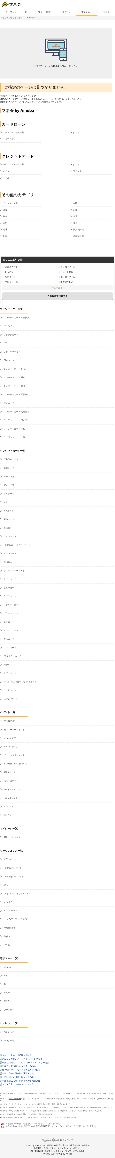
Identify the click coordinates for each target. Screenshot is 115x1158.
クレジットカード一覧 (16, 12)
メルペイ (7, 902)
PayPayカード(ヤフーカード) (17, 545)
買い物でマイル (67, 266)
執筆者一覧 (75, 1145)
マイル (106, 12)
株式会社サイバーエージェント (54, 1126)
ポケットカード (10, 613)
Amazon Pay (9, 927)
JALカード (8, 510)
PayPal (6, 936)
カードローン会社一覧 (13, 132)
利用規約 (38, 1148)
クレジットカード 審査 (14, 386)
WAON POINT (10, 721)
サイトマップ (65, 1151)
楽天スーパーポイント (14, 729)
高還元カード (11, 266)
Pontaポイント (10, 798)
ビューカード (9, 587)
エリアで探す (9, 139)
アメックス (8, 485)
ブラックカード (10, 343)
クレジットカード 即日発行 (16, 394)
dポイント (8, 806)
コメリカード (9, 690)
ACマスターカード (12, 656)
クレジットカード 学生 (14, 428)
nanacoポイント (11, 738)
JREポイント (9, 772)
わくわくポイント (11, 789)
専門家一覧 (63, 1145)
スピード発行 (66, 271)
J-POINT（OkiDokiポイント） (18, 763)
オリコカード (9, 553)
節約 (5, 223)
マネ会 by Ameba (18, 110)
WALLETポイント (11, 746)
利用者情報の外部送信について (44, 1151)
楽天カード (8, 527)
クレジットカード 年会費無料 (17, 317)
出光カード (8, 621)
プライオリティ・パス (14, 351)
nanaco (7, 967)
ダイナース (8, 493)
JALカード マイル (11, 837)
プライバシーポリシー (71, 1148)
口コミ (76, 132)
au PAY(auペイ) (11, 910)
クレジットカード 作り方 (15, 368)
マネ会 (3, 18)
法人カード (8, 403)
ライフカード (9, 596)
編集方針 (86, 1145)
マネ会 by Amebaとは (35, 1145)
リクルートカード (11, 604)
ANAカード (8, 519)
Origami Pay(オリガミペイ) (16, 893)
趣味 (5, 229)
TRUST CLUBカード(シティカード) (20, 681)
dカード (7, 664)
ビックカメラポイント (14, 755)
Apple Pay (8, 1032)
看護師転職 (78, 236)
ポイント (66, 12)
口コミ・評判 (44, 12)
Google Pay (9, 1040)
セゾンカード (9, 579)
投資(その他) (79, 229)
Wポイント (10, 276)
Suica (6, 975)
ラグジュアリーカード (14, 570)
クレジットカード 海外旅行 (16, 411)
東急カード (8, 639)
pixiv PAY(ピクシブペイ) (15, 919)
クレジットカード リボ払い (16, 420)
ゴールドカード (10, 326)
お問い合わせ (79, 1151)
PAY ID (6, 945)
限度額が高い (66, 282)
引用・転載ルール (51, 1148)
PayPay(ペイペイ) (12, 868)
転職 (5, 236)
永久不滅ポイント (11, 780)
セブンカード (9, 673)
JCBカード (8, 468)
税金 (5, 216)
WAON (6, 992)
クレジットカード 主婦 (14, 437)
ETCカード (8, 360)
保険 (75, 203)
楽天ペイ (7, 859)
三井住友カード (10, 459)
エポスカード (9, 562)
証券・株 (7, 209)
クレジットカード (16, 18)
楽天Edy (7, 1001)
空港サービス (11, 282)
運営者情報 (52, 1145)
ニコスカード (9, 647)
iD (4, 984)
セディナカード (10, 630)
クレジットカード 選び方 (15, 377)
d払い (6, 885)
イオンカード (9, 536)
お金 (75, 209)
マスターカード (10, 502)
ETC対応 (9, 271)
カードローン (14, 124)
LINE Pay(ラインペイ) (13, 876)
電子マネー (86, 12)
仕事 (75, 223)
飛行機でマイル (67, 276)
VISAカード (9, 476)
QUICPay (7, 1009)
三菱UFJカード (10, 698)
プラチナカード (10, 334)
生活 (75, 216)
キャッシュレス (10, 203)
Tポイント (8, 815)
